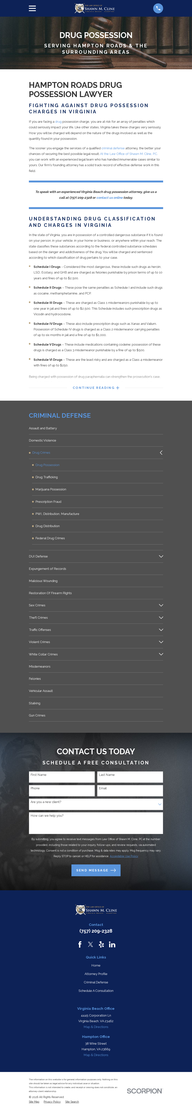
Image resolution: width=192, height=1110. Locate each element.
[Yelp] (101, 944)
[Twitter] (90, 944)
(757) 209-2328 (96, 931)
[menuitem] (96, 428)
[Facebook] (80, 944)
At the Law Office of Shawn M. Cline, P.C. (129, 154)
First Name (38, 775)
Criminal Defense (96, 982)
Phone (35, 788)
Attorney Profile (96, 974)
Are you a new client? (46, 802)
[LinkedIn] (112, 944)
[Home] (94, 8)
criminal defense (113, 148)
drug (58, 121)
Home (95, 965)
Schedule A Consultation (96, 991)
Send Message (92, 870)
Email (103, 788)
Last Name (107, 775)
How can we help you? (47, 815)
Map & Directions (96, 1027)
